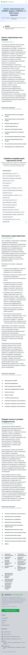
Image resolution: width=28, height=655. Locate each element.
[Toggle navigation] (26, 2)
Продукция (8, 17)
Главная (3, 17)
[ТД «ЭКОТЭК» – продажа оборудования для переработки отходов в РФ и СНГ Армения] (7, 1)
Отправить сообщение (10, 610)
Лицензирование (5, 625)
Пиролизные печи (14, 17)
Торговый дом (5, 618)
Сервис (3, 622)
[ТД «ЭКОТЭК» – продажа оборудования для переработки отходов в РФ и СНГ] (14, 595)
